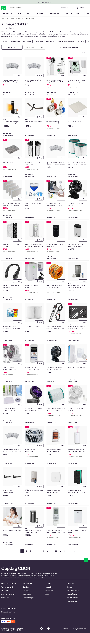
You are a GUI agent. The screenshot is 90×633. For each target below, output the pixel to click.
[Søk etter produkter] (53, 8)
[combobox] (32, 8)
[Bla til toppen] (86, 560)
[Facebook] (48, 628)
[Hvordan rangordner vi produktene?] (60, 47)
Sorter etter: (67, 47)
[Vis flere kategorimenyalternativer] (88, 13)
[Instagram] (41, 628)
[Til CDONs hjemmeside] (3, 8)
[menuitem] (7, 13)
